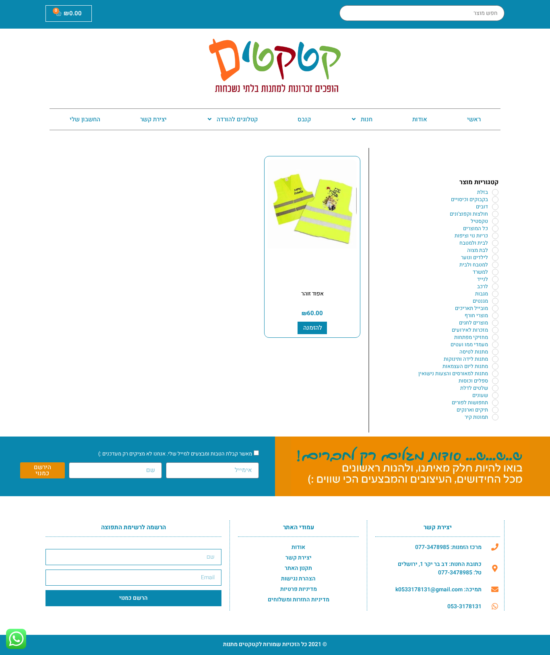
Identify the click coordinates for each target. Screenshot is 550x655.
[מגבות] (495, 294)
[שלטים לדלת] (495, 388)
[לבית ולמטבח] (495, 243)
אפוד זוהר (312, 293)
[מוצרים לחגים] (495, 323)
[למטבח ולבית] (495, 265)
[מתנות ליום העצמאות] (495, 366)
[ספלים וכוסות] (495, 381)
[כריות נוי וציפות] (495, 236)
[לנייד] (495, 279)
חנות (366, 119)
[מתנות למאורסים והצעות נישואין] (495, 373)
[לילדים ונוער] (495, 257)
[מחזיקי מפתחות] (495, 337)
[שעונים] (495, 395)
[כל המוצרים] (495, 228)
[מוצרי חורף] (495, 315)
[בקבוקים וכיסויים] (495, 199)
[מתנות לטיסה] (495, 352)
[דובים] (495, 207)
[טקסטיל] (495, 221)
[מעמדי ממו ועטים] (495, 344)
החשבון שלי (85, 119)
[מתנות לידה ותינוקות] (495, 359)
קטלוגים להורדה (237, 119)
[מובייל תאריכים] (495, 308)
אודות (419, 119)
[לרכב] (495, 286)
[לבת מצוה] (495, 250)
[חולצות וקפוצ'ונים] (495, 214)
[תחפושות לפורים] (495, 402)
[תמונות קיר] (495, 417)
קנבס (304, 119)
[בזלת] (495, 192)
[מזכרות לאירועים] (495, 330)
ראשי (474, 119)
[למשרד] (495, 272)
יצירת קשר (153, 119)
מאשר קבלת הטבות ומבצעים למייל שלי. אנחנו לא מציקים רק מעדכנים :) (175, 453)
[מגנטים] (495, 301)
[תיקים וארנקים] (495, 410)
